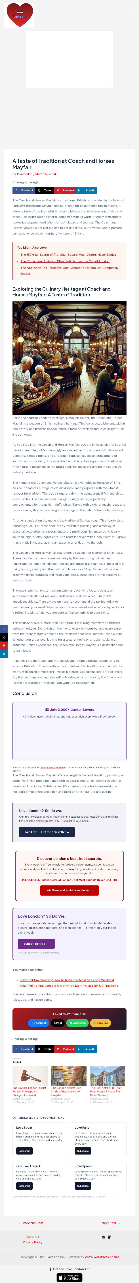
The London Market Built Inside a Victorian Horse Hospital (66, 1091)
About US (33, 1236)
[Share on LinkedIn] (4, 654)
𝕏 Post (58, 1022)
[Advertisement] (69, 117)
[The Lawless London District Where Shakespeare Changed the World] (30, 1076)
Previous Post (31, 1223)
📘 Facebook (39, 1022)
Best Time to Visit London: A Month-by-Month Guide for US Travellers (69, 985)
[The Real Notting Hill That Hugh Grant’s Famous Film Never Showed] (107, 1076)
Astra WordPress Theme (102, 1257)
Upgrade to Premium (52, 767)
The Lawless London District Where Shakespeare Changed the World (29, 1091)
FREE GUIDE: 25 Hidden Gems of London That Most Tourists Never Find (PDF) (69, 879)
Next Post (111, 1223)
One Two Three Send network (45, 1196)
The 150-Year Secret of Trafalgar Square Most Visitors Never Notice (68, 254)
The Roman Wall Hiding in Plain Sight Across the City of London (64, 261)
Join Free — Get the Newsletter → (47, 831)
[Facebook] (104, 1237)
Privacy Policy (32, 1242)
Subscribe (24, 1150)
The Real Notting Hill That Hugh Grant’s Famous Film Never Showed (105, 1091)
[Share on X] (4, 637)
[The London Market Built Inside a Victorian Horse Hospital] (69, 1076)
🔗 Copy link (100, 1022)
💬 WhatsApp (77, 1022)
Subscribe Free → (36, 944)
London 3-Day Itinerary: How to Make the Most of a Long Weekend (67, 980)
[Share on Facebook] (4, 629)
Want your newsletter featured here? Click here (84, 1196)
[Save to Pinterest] (4, 646)
